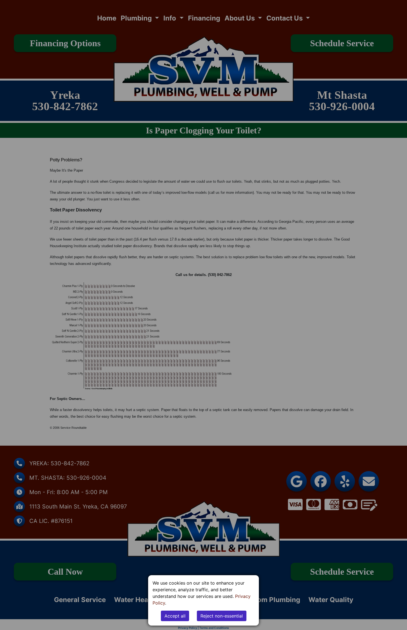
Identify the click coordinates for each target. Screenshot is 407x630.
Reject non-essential (221, 616)
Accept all (175, 616)
